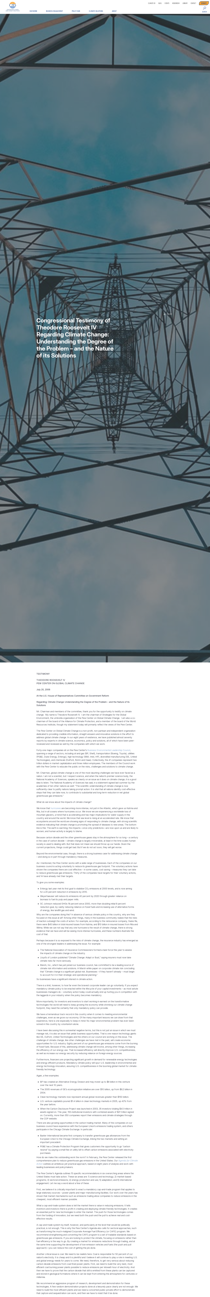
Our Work (33, 11)
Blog (160, 3)
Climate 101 (151, 3)
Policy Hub (76, 11)
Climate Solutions (96, 11)
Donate (204, 3)
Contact (193, 3)
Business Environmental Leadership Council (108, 750)
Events (167, 3)
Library (185, 3)
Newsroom (175, 3)
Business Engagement (54, 11)
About (114, 11)
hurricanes (56, 808)
